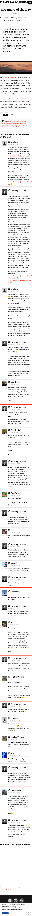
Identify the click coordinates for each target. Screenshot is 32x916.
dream (18, 121)
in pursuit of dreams (9, 77)
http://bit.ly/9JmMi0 (14, 156)
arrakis (9, 121)
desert (14, 121)
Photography (19, 125)
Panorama (9, 125)
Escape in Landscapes (7, 99)
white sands (23, 127)
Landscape (9, 123)
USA (18, 127)
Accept (5, 913)
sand (25, 125)
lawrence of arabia (18, 123)
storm (3, 127)
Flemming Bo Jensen (14, 2)
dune (21, 121)
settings (19, 910)
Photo (14, 125)
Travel (15, 127)
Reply (4, 147)
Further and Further (23, 99)
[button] (30, 2)
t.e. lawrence (9, 127)
